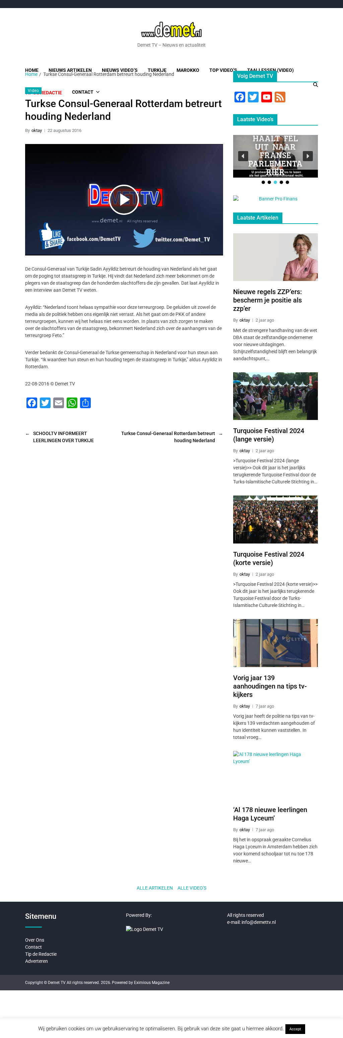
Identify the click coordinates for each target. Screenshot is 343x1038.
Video (33, 90)
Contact (33, 947)
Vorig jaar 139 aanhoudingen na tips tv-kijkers (270, 686)
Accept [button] (295, 1029)
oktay (36, 130)
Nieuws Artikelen (70, 70)
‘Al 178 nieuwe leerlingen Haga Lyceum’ (270, 814)
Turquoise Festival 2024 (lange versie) (268, 435)
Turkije (157, 70)
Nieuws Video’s (120, 70)
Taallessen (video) (270, 70)
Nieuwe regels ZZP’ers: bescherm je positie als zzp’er (267, 300)
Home (32, 70)
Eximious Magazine (151, 982)
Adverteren (36, 961)
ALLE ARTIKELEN (155, 888)
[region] (275, 160)
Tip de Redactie (41, 954)
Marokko (188, 70)
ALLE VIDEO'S (192, 888)
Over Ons (34, 940)
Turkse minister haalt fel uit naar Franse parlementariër (275, 146)
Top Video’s (223, 70)
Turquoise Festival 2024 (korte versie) (268, 558)
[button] (243, 156)
